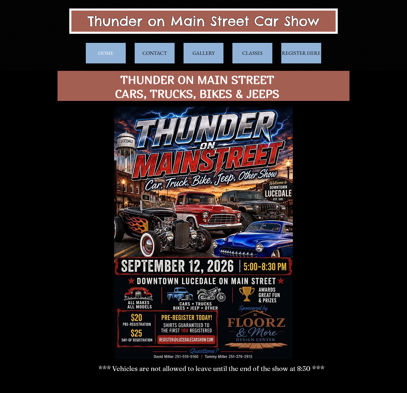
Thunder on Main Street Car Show (203, 21)
